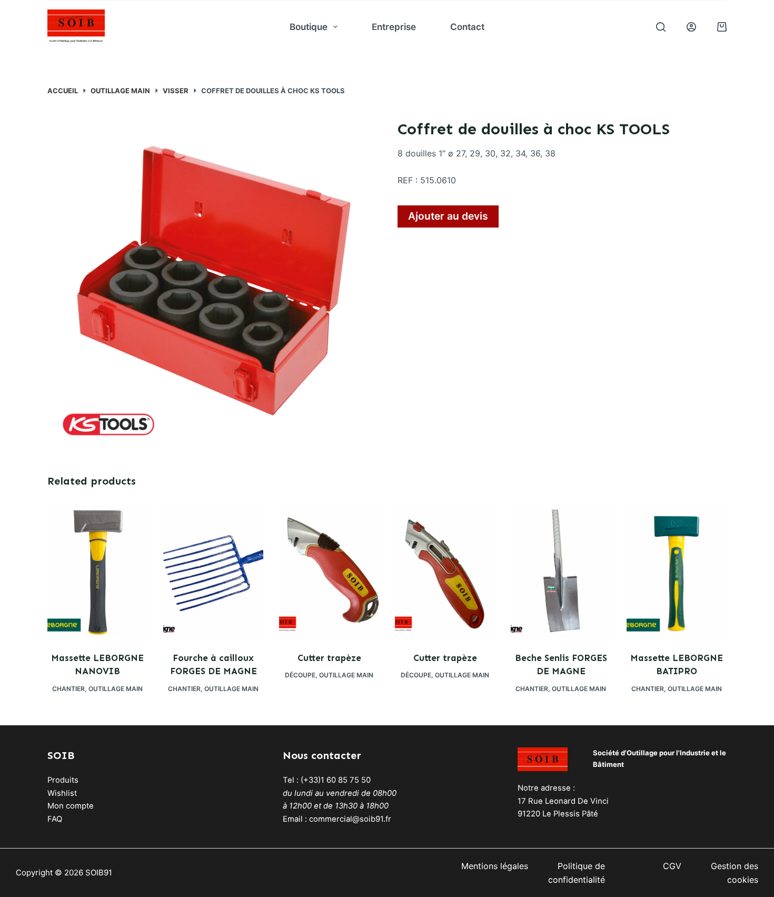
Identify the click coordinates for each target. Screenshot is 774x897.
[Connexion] (691, 27)
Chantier (68, 689)
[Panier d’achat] (722, 27)
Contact (467, 27)
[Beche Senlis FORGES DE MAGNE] (561, 571)
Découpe (300, 675)
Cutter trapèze (329, 658)
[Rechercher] (661, 27)
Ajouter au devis (448, 216)
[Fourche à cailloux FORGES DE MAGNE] (213, 571)
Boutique (309, 27)
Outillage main (115, 689)
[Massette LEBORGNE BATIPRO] (677, 571)
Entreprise (394, 27)
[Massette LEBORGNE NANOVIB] (97, 571)
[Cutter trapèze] (329, 571)
